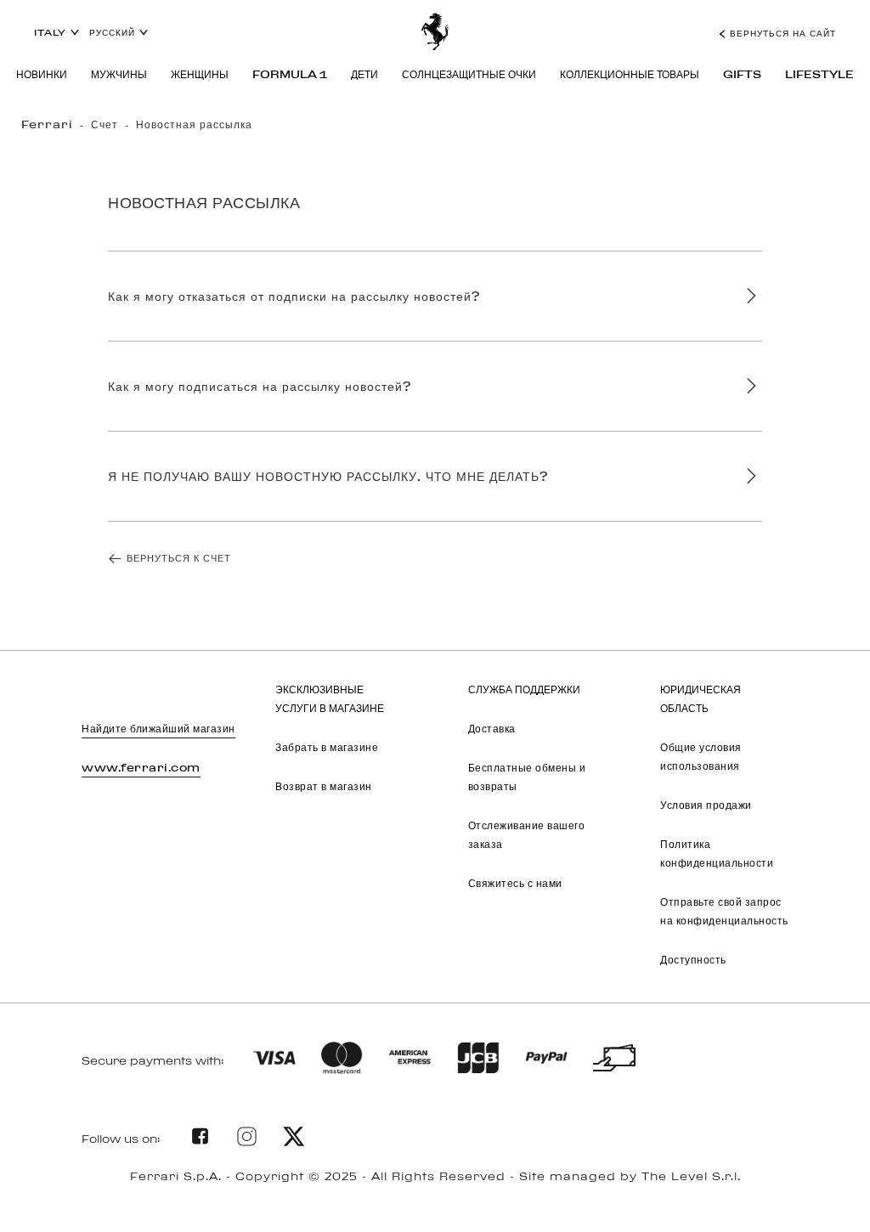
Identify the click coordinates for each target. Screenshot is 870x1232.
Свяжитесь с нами (515, 883)
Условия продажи (706, 805)
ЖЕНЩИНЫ (200, 74)
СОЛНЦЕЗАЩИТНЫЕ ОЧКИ (469, 74)
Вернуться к (179, 557)
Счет (104, 124)
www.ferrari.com (141, 767)
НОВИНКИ (41, 74)
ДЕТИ (364, 74)
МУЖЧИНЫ (119, 74)
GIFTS (742, 74)
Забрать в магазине (326, 747)
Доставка (492, 728)
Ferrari (47, 124)
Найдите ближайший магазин (158, 728)
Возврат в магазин (323, 786)
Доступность (693, 959)
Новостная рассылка (194, 124)
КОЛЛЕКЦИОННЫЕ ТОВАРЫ (629, 74)
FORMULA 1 (289, 74)
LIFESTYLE (819, 74)
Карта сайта (435, 1196)
